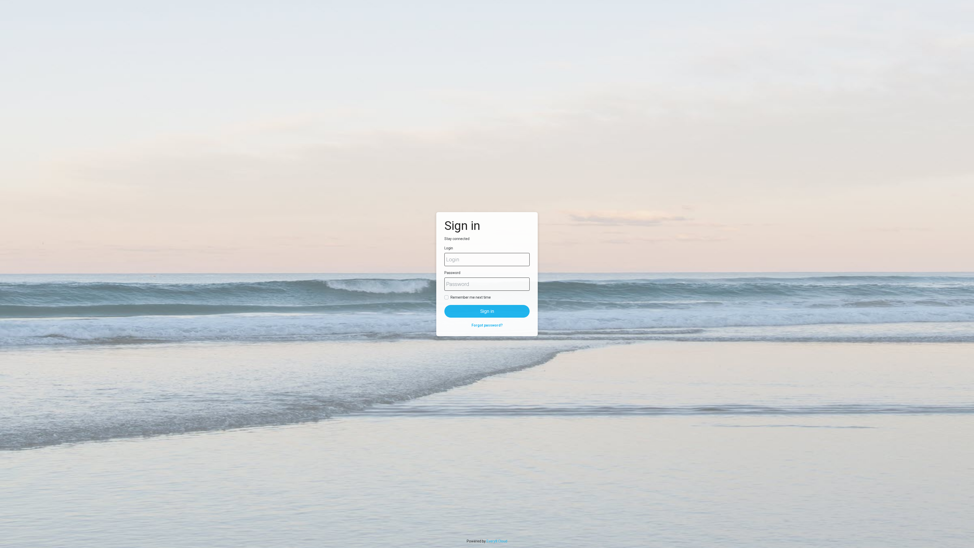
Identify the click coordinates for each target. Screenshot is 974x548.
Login (448, 248)
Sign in (487, 311)
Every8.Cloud (496, 541)
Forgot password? (487, 325)
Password (452, 273)
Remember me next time (470, 297)
